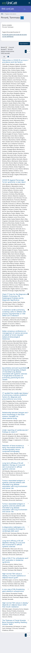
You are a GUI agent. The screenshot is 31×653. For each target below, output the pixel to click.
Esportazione (24, 43)
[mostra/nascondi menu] (29, 3)
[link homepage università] (9, 3)
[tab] (4, 56)
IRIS (2, 14)
